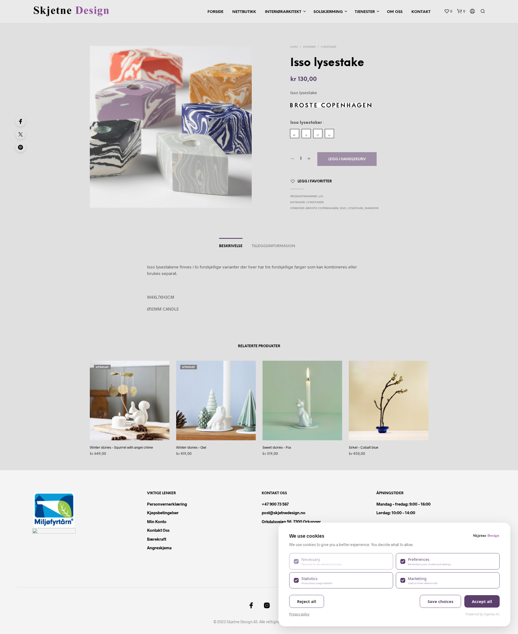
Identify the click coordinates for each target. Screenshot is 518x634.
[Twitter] (20, 134)
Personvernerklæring (167, 504)
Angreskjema (159, 547)
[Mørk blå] (317, 133)
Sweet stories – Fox (277, 447)
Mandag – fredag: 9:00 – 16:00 (403, 504)
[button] (448, 11)
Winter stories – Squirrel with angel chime (121, 447)
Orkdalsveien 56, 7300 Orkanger (291, 521)
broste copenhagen (322, 208)
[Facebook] (20, 121)
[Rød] (329, 133)
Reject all (306, 601)
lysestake (355, 208)
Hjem (294, 47)
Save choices (440, 601)
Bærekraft (156, 539)
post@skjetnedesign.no (283, 512)
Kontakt (421, 12)
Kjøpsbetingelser (163, 512)
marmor (372, 208)
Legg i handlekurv (347, 159)
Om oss (395, 12)
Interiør (309, 47)
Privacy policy (299, 614)
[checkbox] (341, 561)
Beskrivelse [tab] (231, 246)
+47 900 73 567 (275, 504)
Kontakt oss (158, 530)
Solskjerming (328, 12)
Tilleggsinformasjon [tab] (273, 246)
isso (343, 208)
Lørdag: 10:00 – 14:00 (395, 512)
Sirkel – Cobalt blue (363, 447)
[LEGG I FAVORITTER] (129, 430)
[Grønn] (294, 133)
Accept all (482, 601)
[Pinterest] (20, 147)
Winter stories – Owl (191, 447)
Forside (215, 12)
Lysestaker (328, 47)
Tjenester (365, 12)
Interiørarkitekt (283, 12)
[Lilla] (306, 133)
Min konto (156, 521)
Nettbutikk (244, 12)
